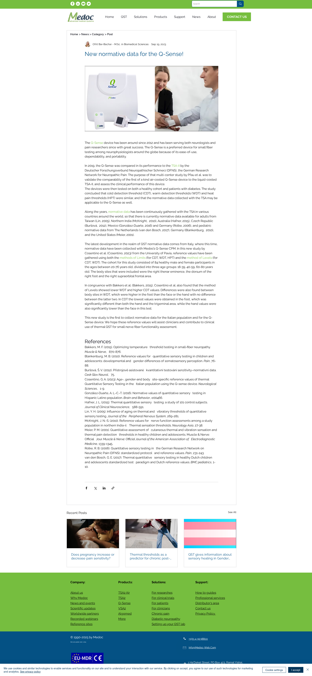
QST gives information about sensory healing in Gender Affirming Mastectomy (210, 556)
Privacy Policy (205, 613)
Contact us (203, 608)
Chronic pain (160, 613)
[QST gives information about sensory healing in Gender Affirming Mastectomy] (210, 533)
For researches (162, 592)
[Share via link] (113, 488)
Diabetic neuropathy (166, 619)
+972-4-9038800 (198, 638)
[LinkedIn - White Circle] (78, 4)
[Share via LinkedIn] (104, 488)
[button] (197, 17)
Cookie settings (274, 670)
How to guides (205, 592)
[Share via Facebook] (86, 488)
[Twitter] (89, 4)
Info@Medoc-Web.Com (202, 647)
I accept (295, 670)
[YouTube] (83, 4)
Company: (77, 582)
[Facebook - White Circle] (72, 4)
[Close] (308, 670)
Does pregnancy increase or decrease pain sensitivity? (92, 556)
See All (232, 512)
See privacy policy (30, 671)
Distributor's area (207, 603)
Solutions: (159, 582)
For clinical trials (163, 598)
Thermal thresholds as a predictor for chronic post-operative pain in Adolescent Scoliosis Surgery (150, 556)
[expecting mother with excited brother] (93, 533)
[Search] (240, 4)
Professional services (210, 598)
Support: (201, 582)
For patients (160, 603)
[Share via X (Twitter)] (95, 488)
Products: (125, 582)
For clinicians (161, 608)
